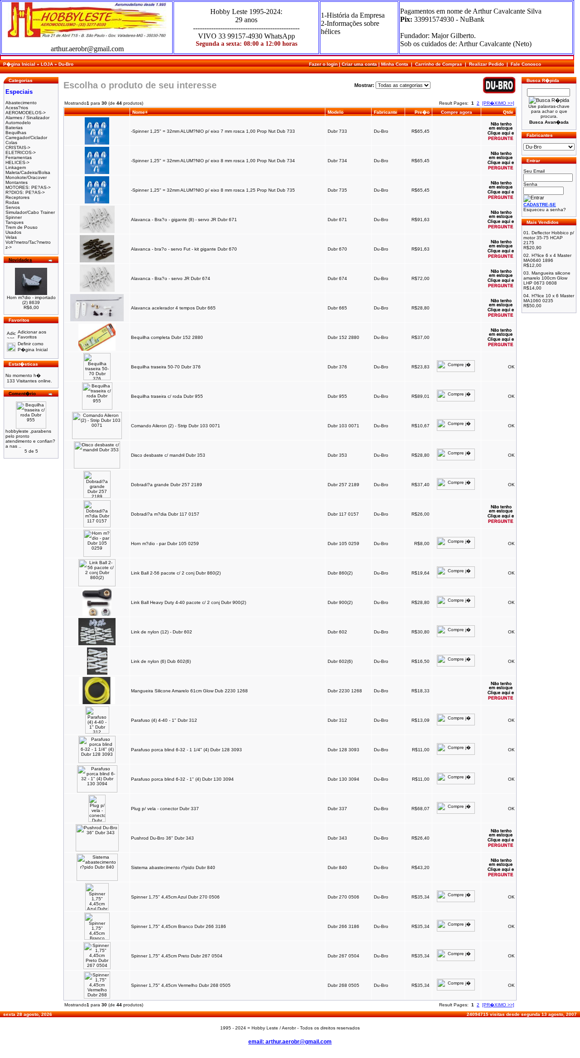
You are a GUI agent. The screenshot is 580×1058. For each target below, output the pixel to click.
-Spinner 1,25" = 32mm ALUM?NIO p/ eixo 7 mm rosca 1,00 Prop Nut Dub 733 (213, 131)
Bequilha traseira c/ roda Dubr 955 (167, 396)
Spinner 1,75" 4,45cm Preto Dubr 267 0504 (176, 955)
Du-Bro (65, 64)
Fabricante (385, 112)
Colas (11, 142)
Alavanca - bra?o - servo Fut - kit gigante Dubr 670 (184, 248)
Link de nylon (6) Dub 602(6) (161, 661)
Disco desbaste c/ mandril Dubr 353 (168, 455)
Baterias (14, 127)
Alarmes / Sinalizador (27, 117)
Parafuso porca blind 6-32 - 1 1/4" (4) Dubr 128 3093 (186, 749)
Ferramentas (18, 157)
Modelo (335, 112)
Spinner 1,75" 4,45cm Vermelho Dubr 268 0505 (181, 985)
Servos (12, 207)
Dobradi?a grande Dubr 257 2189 (166, 484)
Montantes (16, 182)
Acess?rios (16, 107)
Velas (11, 237)
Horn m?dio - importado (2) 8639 (31, 300)
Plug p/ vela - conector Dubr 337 (165, 808)
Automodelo (18, 122)
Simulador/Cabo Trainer (30, 212)
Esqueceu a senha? (544, 209)
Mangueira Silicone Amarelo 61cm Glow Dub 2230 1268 (189, 690)
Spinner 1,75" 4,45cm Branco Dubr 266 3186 (178, 926)
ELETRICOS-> (20, 152)
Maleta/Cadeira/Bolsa (27, 172)
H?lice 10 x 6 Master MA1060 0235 (548, 298)
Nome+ (140, 112)
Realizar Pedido (486, 64)
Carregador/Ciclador (26, 137)
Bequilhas (15, 132)
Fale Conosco (526, 64)
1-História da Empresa (353, 15)
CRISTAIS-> (17, 147)
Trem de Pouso (21, 227)
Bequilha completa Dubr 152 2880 (167, 337)
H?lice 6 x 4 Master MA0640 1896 (547, 258)
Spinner (13, 217)
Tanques (14, 222)
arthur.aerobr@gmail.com (87, 49)
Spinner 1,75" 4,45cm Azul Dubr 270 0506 (175, 896)
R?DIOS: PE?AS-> (25, 192)
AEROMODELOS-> (25, 112)
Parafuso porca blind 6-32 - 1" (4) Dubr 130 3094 (182, 779)
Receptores (17, 197)
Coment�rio (22, 393)
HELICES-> (17, 162)
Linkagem (15, 167)
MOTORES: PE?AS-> (28, 187)
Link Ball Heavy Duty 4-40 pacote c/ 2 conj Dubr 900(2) (188, 602)
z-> (8, 247)
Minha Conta (394, 64)
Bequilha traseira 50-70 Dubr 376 (166, 366)
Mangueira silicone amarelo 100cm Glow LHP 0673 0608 (546, 278)
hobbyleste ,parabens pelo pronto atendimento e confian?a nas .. (30, 439)
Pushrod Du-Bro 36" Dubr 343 (162, 838)
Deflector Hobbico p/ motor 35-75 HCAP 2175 (548, 237)
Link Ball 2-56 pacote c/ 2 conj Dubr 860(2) (176, 572)
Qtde (508, 112)
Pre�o (422, 112)
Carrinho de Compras (438, 64)
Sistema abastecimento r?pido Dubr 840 (173, 867)
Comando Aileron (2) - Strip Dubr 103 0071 (175, 425)
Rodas (12, 202)
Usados (13, 232)
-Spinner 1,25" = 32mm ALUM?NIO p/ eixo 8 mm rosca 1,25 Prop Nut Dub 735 (213, 190)
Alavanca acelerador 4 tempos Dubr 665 (173, 307)
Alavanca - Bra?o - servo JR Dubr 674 (170, 278)
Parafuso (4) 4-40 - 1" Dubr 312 (164, 720)
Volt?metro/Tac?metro (28, 242)
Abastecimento (21, 102)
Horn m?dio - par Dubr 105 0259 (165, 543)
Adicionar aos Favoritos (32, 334)
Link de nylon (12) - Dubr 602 (161, 631)
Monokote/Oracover (26, 177)
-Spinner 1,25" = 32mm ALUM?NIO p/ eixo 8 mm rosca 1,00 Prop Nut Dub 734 (213, 160)
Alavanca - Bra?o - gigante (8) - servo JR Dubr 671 (184, 219)
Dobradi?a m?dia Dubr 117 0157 (165, 514)
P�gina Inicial (19, 64)
